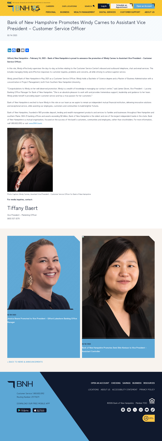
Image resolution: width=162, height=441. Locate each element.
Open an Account (144, 5)
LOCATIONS (93, 389)
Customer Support (130, 12)
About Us (150, 12)
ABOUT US (105, 389)
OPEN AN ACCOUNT (100, 382)
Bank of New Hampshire (23, 9)
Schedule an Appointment (121, 6)
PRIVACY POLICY (147, 389)
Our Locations (69, 6)
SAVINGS (126, 382)
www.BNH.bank (35, 123)
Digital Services (107, 12)
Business (64, 12)
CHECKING (116, 382)
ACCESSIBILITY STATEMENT (124, 389)
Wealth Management (84, 12)
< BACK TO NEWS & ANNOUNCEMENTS (25, 361)
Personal (51, 12)
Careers (50, 6)
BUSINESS (137, 382)
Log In (103, 5)
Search (88, 6)
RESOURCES (149, 382)
